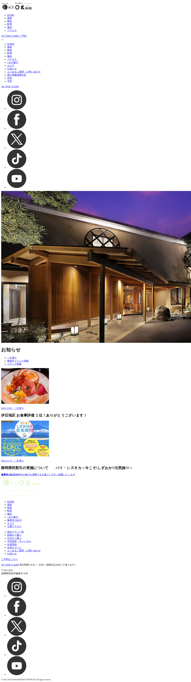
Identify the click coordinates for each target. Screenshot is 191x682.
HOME (10, 15)
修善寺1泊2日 (14, 520)
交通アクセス (14, 526)
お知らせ (12, 68)
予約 (9, 81)
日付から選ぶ (14, 538)
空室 (9, 78)
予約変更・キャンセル (19, 541)
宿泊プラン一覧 (15, 532)
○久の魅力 (12, 62)
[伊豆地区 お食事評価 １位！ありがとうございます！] (95, 386)
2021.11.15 (7, 460)
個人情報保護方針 (16, 75)
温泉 (9, 18)
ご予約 (23, 36)
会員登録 (12, 544)
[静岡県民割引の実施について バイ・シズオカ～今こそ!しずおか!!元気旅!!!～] (95, 439)
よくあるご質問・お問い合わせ (24, 72)
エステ (10, 65)
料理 (9, 24)
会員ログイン (14, 547)
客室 (9, 21)
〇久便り (12, 357)
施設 (9, 27)
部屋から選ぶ (14, 535)
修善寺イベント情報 (18, 361)
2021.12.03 (7, 408)
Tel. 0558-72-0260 (10, 565)
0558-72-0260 (10, 36)
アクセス (12, 30)
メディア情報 (14, 364)
